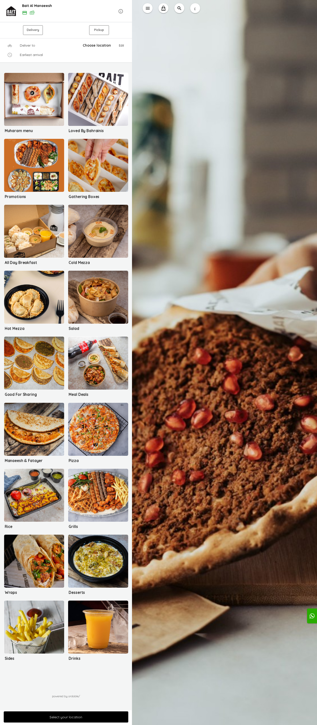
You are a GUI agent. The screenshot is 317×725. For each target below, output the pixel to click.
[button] (66, 11)
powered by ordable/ (66, 696)
